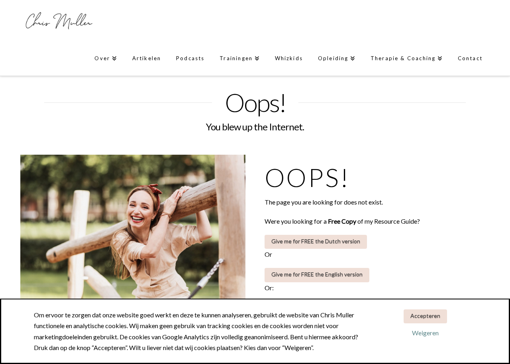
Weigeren (425, 332)
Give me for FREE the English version (317, 274)
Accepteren (425, 315)
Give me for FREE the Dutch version (315, 241)
